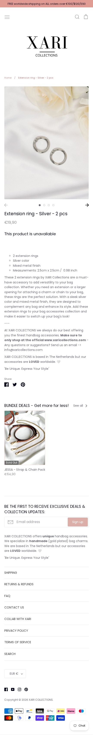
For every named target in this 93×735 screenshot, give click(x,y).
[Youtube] (11, 689)
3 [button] (49, 205)
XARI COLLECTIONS (41, 700)
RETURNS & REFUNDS (19, 584)
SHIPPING (10, 573)
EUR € (14, 673)
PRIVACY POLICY (16, 630)
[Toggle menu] (7, 17)
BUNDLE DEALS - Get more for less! (36, 405)
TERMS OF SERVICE (17, 642)
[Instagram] (17, 689)
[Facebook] (4, 689)
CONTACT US (14, 607)
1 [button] (40, 205)
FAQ (7, 596)
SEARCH (10, 654)
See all (78, 405)
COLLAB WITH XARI (17, 619)
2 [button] (44, 205)
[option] (46, 142)
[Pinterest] (24, 689)
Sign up (77, 522)
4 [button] (53, 205)
